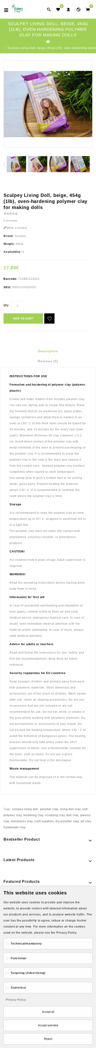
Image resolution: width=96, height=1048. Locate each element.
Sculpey (20, 236)
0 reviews (10, 220)
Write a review (17, 227)
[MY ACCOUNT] (78, 9)
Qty (6, 305)
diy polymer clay (67, 821)
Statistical (18, 987)
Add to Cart (23, 318)
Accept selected (48, 1025)
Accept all (48, 1012)
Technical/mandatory (26, 943)
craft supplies (44, 821)
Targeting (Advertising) (28, 973)
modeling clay (33, 815)
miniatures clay (22, 821)
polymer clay (49, 809)
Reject (48, 1039)
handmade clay (14, 827)
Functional (18, 958)
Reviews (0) (48, 361)
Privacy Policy (16, 999)
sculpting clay (55, 815)
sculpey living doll (25, 809)
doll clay (72, 815)
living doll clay (70, 809)
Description (48, 351)
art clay (86, 821)
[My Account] (68, 9)
